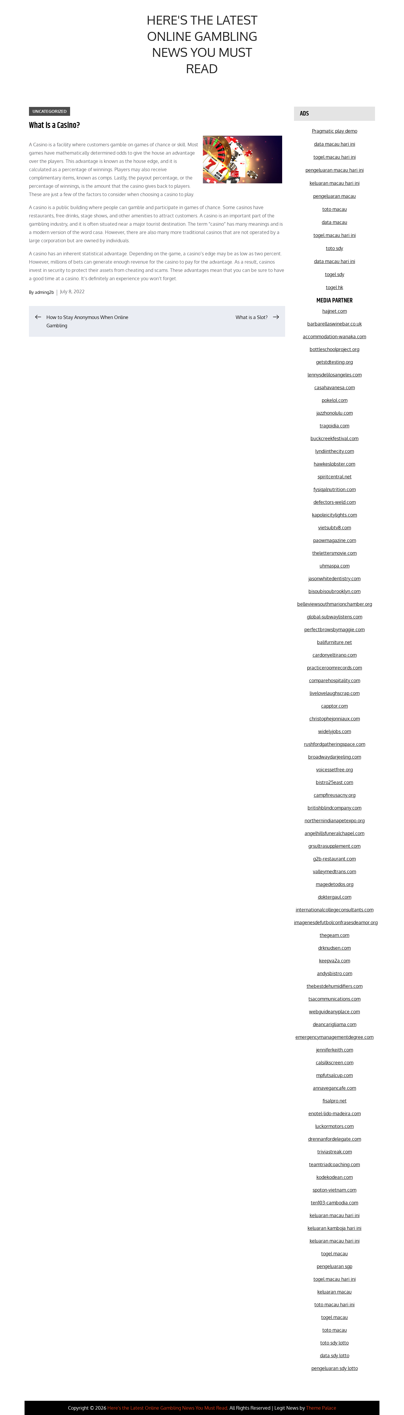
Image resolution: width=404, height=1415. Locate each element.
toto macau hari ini (334, 1304)
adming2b (44, 292)
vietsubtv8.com (334, 528)
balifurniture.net (334, 642)
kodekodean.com (334, 1177)
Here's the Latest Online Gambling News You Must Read (202, 44)
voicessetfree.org (334, 770)
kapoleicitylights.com (334, 515)
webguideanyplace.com (334, 1012)
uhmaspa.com (335, 566)
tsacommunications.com (334, 999)
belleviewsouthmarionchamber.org (334, 604)
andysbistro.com (334, 973)
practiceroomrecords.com (334, 668)
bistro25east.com (334, 782)
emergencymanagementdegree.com (334, 1037)
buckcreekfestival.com (334, 438)
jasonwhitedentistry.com (334, 578)
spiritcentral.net (335, 477)
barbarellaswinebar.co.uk (334, 324)
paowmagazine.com (334, 540)
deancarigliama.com (334, 1024)
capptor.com (334, 706)
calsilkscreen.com (334, 1062)
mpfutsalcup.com (334, 1075)
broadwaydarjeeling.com (334, 757)
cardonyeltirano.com (335, 655)
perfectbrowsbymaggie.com (334, 629)
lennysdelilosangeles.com (335, 375)
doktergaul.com (334, 897)
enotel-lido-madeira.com (334, 1113)
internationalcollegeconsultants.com (335, 910)
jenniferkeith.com (334, 1050)
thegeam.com (334, 935)
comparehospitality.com (334, 680)
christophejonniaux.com (334, 719)
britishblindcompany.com (334, 808)
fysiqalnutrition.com (334, 489)
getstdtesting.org (334, 362)
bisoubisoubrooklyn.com (334, 591)
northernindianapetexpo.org (335, 820)
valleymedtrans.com (334, 871)
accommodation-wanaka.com (334, 336)
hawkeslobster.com (334, 464)
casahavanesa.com (334, 387)
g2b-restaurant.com (334, 859)
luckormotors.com (334, 1126)
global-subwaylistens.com (334, 617)
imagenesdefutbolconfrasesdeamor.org (336, 922)
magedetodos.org (334, 884)
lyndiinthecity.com (334, 451)
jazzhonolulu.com (334, 413)
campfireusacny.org (334, 795)
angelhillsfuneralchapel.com (334, 833)
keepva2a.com (334, 961)
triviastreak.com (334, 1152)
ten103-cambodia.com (334, 1203)
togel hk (334, 287)
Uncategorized (50, 111)
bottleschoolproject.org (334, 349)
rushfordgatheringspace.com (334, 744)
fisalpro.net (335, 1101)
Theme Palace (321, 1408)
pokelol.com (335, 400)
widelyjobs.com (334, 731)
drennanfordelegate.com (334, 1139)
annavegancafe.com (334, 1088)
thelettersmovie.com (334, 553)
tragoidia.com (334, 426)
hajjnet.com (334, 311)
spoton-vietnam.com (334, 1190)
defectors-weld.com (334, 502)
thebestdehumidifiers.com (335, 986)
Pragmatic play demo (334, 131)
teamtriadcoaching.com (334, 1164)
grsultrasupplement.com (334, 846)
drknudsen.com (334, 948)
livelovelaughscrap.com (335, 693)
